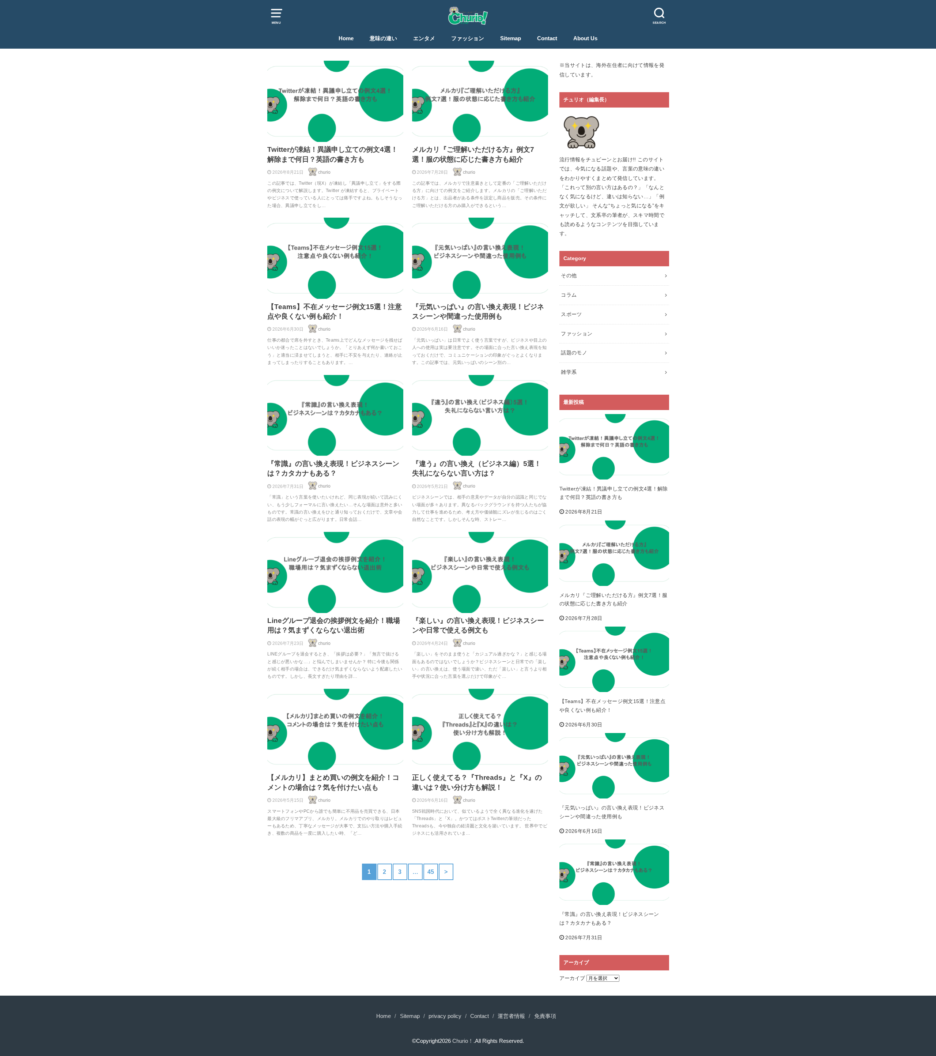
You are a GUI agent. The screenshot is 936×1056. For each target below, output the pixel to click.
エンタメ (424, 38)
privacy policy (445, 1016)
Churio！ (462, 1041)
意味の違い (383, 38)
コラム (569, 295)
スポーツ (571, 314)
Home (346, 38)
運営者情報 (511, 1016)
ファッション (467, 38)
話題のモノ (574, 353)
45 (430, 871)
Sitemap (510, 38)
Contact (547, 38)
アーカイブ (572, 978)
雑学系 (569, 372)
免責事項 (545, 1016)
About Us (585, 38)
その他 (569, 275)
